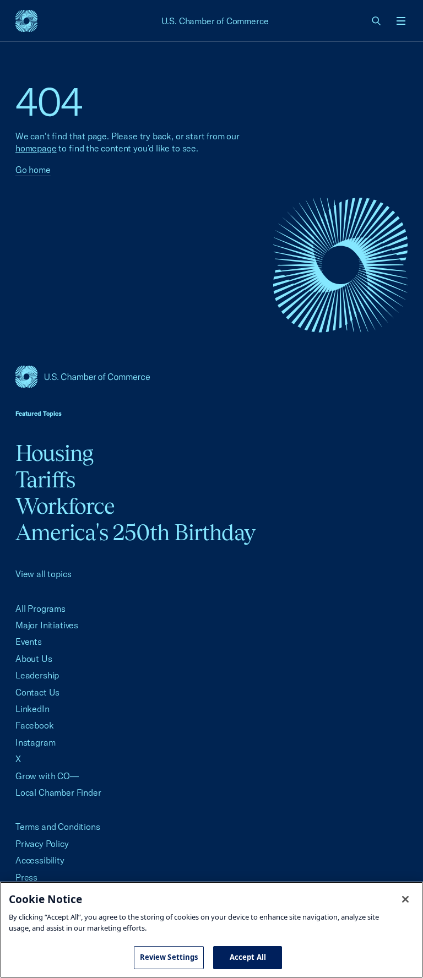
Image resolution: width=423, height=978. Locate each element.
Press (26, 877)
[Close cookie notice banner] (405, 899)
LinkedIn (32, 708)
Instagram (35, 742)
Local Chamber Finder (58, 792)
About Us (33, 658)
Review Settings (169, 957)
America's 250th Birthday (135, 532)
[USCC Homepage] (211, 377)
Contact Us (37, 692)
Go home (33, 169)
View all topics (43, 573)
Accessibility (39, 860)
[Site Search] (376, 21)
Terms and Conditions (57, 826)
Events (28, 641)
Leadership (37, 675)
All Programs (40, 608)
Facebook (34, 725)
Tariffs (45, 479)
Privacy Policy (42, 843)
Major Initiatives (46, 625)
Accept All (248, 957)
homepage (36, 148)
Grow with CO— (47, 775)
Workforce (65, 506)
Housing (54, 453)
